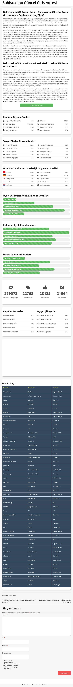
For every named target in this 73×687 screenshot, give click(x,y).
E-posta (5, 645)
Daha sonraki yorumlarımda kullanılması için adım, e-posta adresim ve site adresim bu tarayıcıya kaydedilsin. (11, 664)
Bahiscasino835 (29, 101)
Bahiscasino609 (8, 101)
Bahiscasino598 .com (60, 70)
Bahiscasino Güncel (37, 685)
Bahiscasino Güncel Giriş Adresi (29, 2)
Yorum (4, 615)
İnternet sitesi (6, 653)
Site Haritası (47, 685)
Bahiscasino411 (18, 101)
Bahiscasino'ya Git (37, 105)
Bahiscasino (12, 596)
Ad (3, 638)
